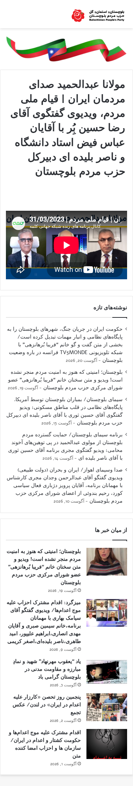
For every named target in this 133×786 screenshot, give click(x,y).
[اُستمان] (97, 14)
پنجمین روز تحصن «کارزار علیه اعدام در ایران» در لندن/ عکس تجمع (47, 704)
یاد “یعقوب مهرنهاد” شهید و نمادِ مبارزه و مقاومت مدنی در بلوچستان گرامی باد (47, 669)
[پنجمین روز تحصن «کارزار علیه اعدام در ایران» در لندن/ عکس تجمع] (106, 707)
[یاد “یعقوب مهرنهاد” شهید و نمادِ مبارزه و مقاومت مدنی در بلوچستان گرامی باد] (106, 672)
